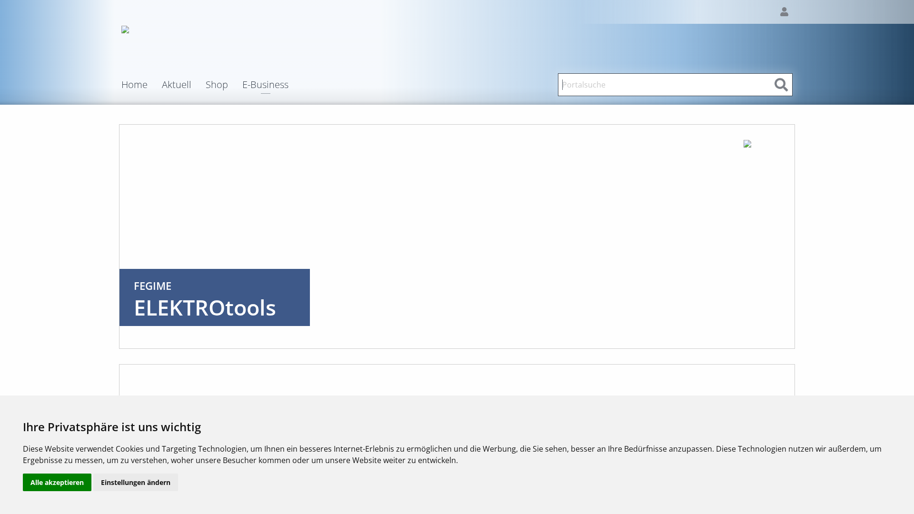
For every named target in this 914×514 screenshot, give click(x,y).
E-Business (265, 85)
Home (134, 84)
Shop (217, 84)
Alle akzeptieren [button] (57, 482)
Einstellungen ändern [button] (135, 482)
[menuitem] (141, 84)
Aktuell (176, 84)
